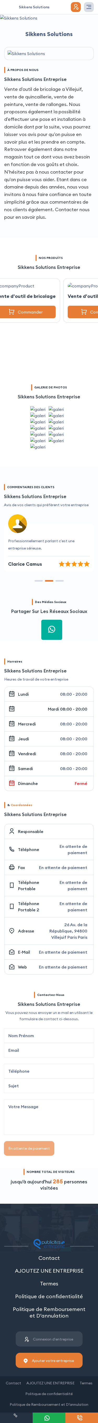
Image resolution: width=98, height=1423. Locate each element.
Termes (49, 1283)
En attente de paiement (29, 1148)
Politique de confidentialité (49, 1296)
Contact (49, 1258)
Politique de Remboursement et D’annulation (49, 1312)
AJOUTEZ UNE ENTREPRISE (49, 1270)
